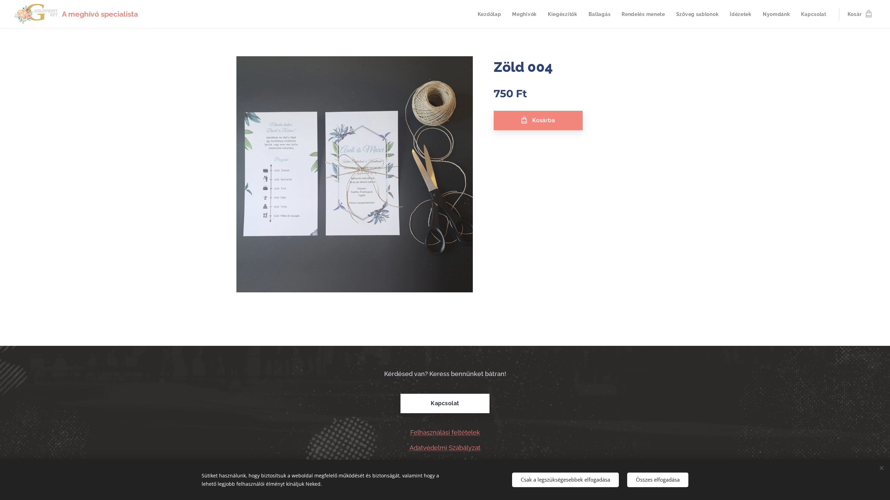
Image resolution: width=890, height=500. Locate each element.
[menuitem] (491, 14)
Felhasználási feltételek (445, 432)
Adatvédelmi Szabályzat (445, 447)
